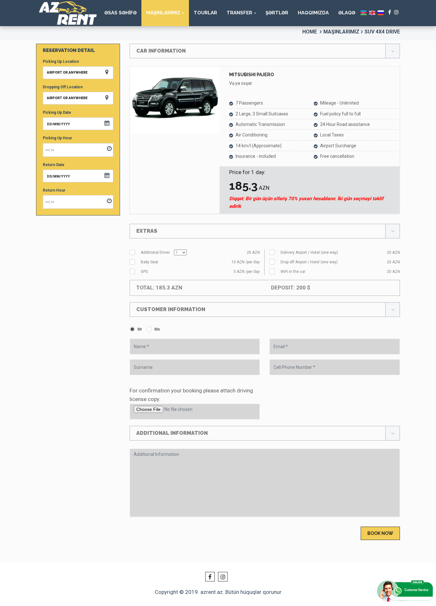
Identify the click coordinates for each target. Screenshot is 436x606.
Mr (140, 329)
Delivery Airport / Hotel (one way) (340, 252)
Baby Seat (200, 262)
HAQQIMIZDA (313, 13)
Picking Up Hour (57, 138)
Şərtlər (277, 13)
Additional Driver (200, 252)
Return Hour (54, 190)
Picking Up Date (57, 112)
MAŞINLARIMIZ (163, 13)
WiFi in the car (340, 271)
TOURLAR (205, 13)
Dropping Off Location (63, 87)
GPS (200, 271)
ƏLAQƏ (346, 13)
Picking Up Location (61, 61)
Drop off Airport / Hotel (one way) (340, 262)
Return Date (53, 165)
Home (309, 32)
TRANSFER (239, 13)
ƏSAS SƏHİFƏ (120, 13)
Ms (157, 329)
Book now (380, 533)
